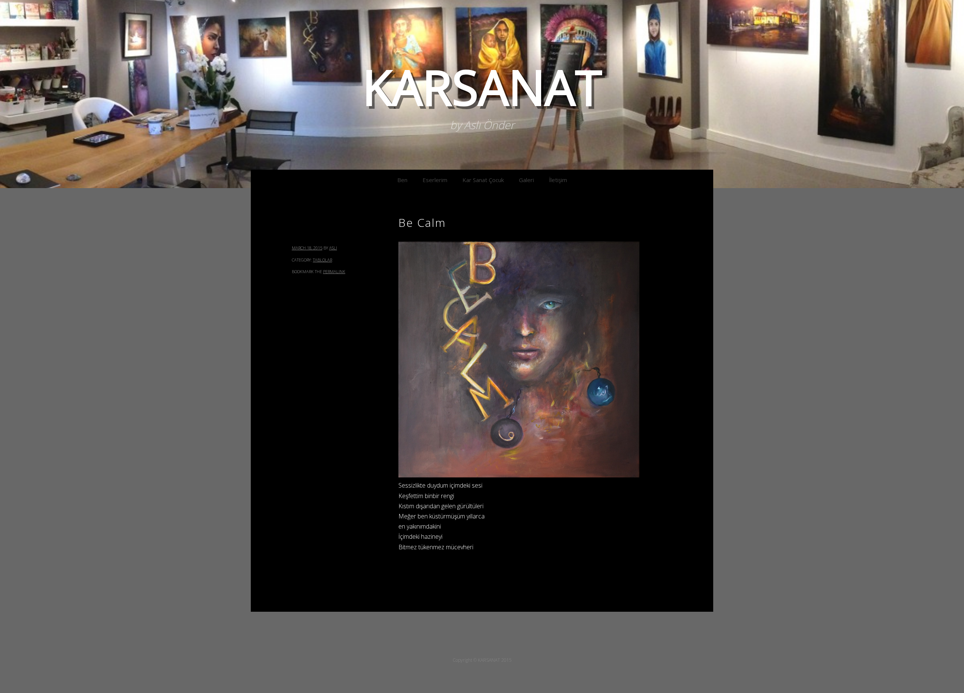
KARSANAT (482, 87)
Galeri (526, 180)
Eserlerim (435, 180)
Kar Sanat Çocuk (483, 180)
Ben (402, 180)
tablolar (322, 260)
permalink (334, 271)
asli (333, 248)
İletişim (558, 180)
